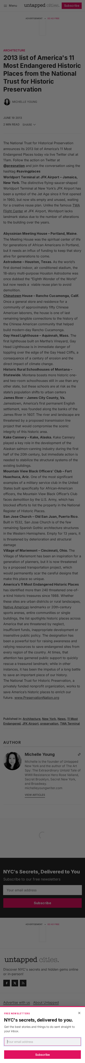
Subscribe (42, 1054)
